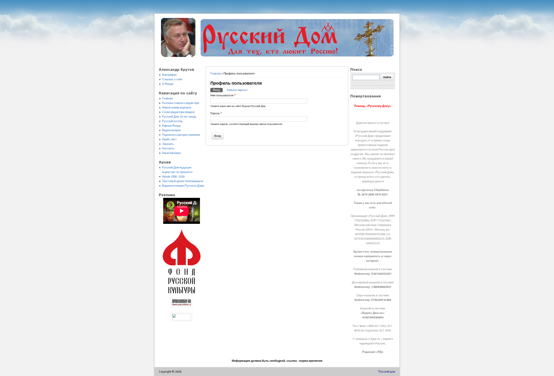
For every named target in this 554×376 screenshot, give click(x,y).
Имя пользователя (223, 95)
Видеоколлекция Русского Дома (183, 185)
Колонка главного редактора (180, 103)
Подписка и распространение (181, 134)
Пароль (216, 113)
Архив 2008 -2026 (173, 176)
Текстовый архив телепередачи (182, 181)
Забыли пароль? (237, 90)
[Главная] (178, 56)
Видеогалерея (171, 130)
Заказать (168, 143)
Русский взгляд (172, 121)
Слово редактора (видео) (178, 112)
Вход (218, 90)
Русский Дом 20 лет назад (179, 116)
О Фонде (167, 84)
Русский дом (386, 371)
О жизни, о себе (172, 79)
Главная (215, 73)
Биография (169, 74)
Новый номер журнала (176, 107)
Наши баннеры (171, 153)
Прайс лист (169, 139)
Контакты (168, 148)
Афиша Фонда (171, 125)
